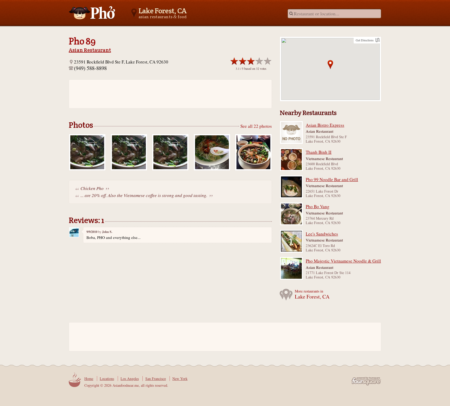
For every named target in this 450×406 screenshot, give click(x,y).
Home (88, 378)
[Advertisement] (167, 94)
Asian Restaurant (90, 50)
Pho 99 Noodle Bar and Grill (332, 179)
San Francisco (155, 378)
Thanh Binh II (319, 152)
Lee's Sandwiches (322, 234)
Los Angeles (130, 378)
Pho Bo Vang (317, 206)
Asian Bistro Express (325, 125)
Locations (107, 378)
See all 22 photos (256, 126)
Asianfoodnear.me (92, 12)
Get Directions (365, 40)
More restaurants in (312, 294)
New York (180, 378)
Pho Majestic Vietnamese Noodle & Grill (343, 261)
